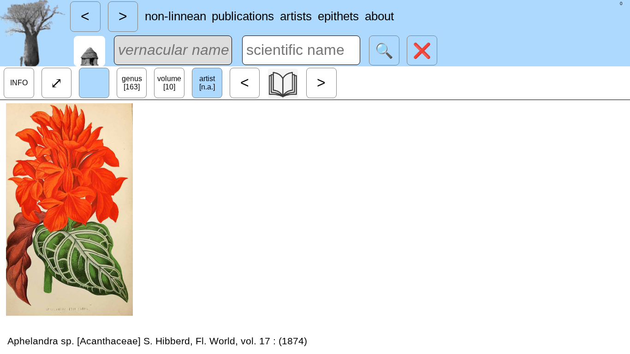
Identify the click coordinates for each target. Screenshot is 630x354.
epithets (338, 16)
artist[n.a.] (207, 83)
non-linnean (175, 16)
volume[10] (169, 83)
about (379, 16)
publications (243, 16)
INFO (19, 83)
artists (296, 16)
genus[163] (132, 83)
